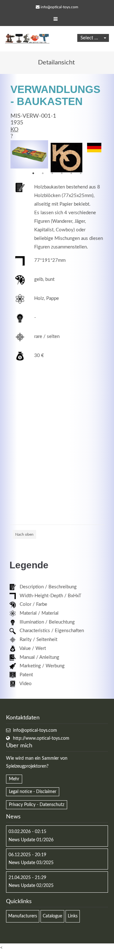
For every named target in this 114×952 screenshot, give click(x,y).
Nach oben (24, 534)
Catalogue (52, 916)
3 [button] (52, 173)
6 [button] (81, 173)
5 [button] (71, 173)
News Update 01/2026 (31, 840)
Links (73, 916)
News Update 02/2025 (31, 885)
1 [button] (33, 173)
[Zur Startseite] (27, 38)
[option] (29, 154)
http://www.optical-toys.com (41, 738)
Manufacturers (22, 916)
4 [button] (62, 173)
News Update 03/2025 (31, 863)
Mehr (14, 779)
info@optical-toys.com (59, 7)
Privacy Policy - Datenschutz (36, 805)
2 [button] (43, 173)
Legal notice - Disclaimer (32, 792)
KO (14, 130)
